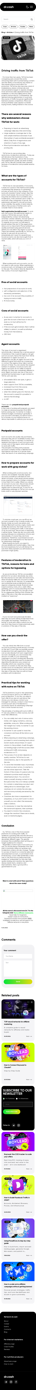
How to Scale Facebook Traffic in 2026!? (17, 1199)
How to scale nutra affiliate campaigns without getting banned (18, 1285)
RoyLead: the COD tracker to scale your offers (18, 1156)
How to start (8, 1364)
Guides (22, 26)
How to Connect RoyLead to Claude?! (15, 1066)
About (6, 1321)
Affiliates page (9, 1344)
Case (5, 26)
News (31, 26)
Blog (3, 32)
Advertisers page (10, 1361)
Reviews (7, 1349)
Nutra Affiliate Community (24, 913)
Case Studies (9, 1346)
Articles (13, 26)
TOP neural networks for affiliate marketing (16, 1023)
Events (6, 1326)
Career (6, 1324)
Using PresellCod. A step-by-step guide (17, 1242)
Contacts (7, 1329)
